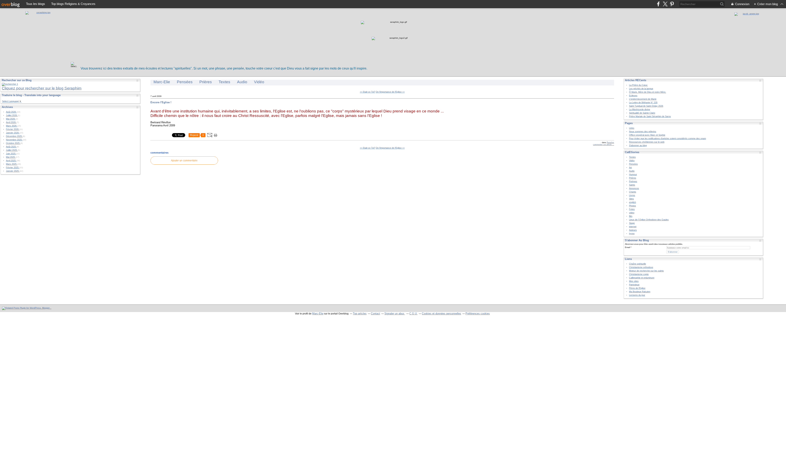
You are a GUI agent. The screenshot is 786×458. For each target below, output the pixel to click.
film (630, 216)
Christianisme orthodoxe (641, 267)
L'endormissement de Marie (642, 99)
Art (630, 167)
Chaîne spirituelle (637, 264)
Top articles (360, 313)
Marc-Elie (162, 82)
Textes (224, 82)
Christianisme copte (639, 274)
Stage (632, 223)
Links (631, 128)
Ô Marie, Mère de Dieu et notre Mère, (647, 92)
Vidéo (259, 82)
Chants (632, 192)
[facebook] (658, 4)
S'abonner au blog (638, 145)
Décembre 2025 (14, 136)
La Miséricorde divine (639, 109)
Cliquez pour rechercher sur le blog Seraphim (41, 88)
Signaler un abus (394, 313)
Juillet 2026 (12, 115)
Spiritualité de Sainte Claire (642, 113)
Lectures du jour (637, 295)
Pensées (185, 82)
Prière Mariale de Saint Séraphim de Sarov (650, 116)
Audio (242, 82)
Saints (632, 185)
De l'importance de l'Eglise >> (390, 92)
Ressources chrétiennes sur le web (646, 142)
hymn (632, 233)
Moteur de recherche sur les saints (646, 270)
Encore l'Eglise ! (160, 102)
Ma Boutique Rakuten (639, 291)
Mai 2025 (11, 157)
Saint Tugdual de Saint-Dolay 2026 (646, 106)
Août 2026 (11, 112)
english (632, 202)
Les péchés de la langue (641, 88)
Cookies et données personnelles (441, 313)
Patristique (634, 284)
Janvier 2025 (12, 171)
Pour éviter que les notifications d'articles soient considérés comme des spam (667, 138)
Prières (205, 82)
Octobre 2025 (13, 143)
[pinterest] (671, 4)
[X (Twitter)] (665, 4)
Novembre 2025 (14, 139)
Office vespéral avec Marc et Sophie (647, 135)
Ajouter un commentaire (184, 160)
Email (627, 247)
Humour (633, 174)
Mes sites (634, 281)
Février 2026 (12, 129)
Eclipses (633, 95)
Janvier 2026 (12, 132)
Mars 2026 (11, 126)
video (631, 212)
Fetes (632, 209)
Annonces (634, 188)
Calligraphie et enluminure (641, 277)
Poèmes (633, 181)
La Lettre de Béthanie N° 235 (643, 102)
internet (632, 226)
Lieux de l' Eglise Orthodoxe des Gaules (649, 219)
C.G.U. (413, 313)
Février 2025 (12, 167)
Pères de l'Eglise (637, 288)
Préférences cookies (477, 313)
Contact (375, 313)
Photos (632, 205)
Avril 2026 (11, 122)
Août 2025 (11, 146)
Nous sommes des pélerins (642, 131)
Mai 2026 (11, 119)
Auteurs (633, 230)
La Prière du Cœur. (638, 85)
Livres (632, 195)
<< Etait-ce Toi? (367, 92)
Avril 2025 (11, 160)
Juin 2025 (11, 153)
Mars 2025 (11, 164)
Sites (631, 199)
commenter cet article (602, 145)
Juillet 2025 (12, 150)
